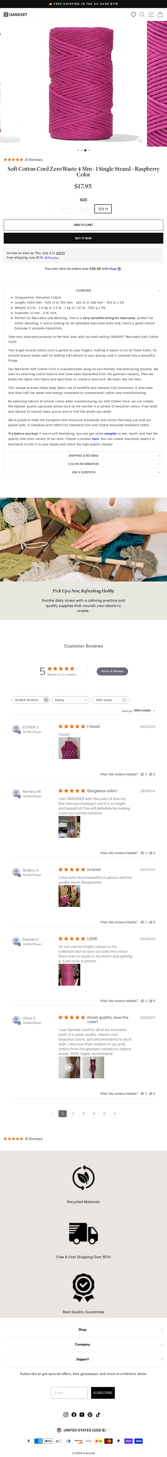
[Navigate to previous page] (52, 1113)
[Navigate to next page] (115, 1113)
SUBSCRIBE (103, 1392)
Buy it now (83, 238)
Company (82, 1344)
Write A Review (112, 671)
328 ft (103, 209)
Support (82, 1359)
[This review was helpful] (142, 774)
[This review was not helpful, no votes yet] (150, 774)
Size (83, 200)
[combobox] (71, 700)
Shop (82, 1329)
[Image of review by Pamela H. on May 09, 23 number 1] (69, 975)
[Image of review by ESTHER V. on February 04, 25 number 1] (69, 748)
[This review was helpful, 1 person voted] (142, 853)
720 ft (84, 209)
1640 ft (65, 209)
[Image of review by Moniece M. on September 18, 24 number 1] (69, 827)
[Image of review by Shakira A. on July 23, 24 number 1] (69, 896)
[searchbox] (27, 699)
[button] (69, 1067)
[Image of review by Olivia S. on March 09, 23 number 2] (93, 1067)
